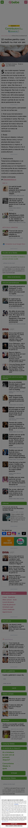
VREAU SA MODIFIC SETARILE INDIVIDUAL (14, 825)
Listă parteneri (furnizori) (5, 821)
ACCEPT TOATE (14, 823)
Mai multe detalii (16, 804)
